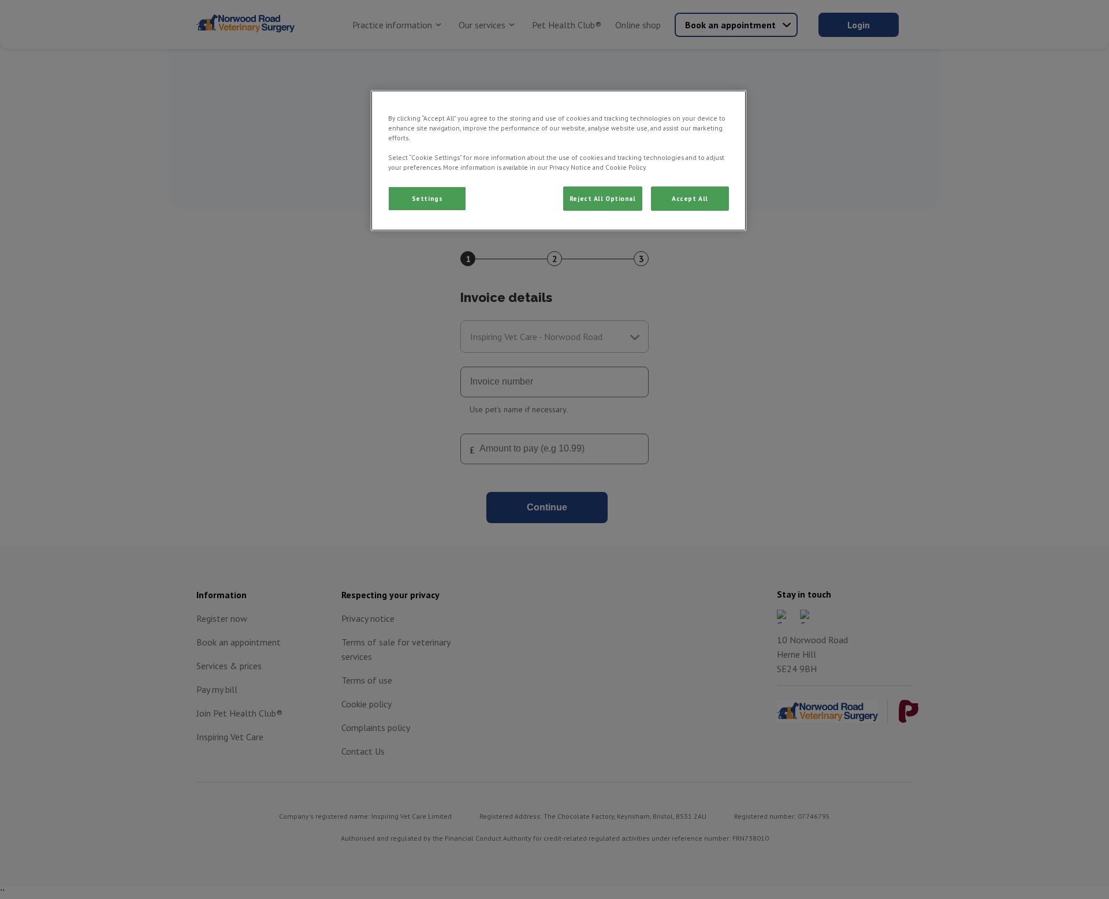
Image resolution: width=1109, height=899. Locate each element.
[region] (558, 160)
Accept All (690, 198)
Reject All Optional (603, 198)
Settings (427, 198)
